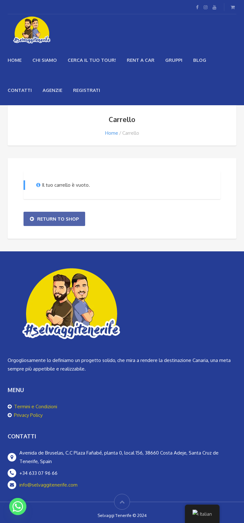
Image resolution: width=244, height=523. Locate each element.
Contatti (20, 90)
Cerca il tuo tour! (92, 60)
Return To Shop (58, 219)
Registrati (86, 90)
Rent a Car (140, 60)
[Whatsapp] (17, 506)
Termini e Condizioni (35, 407)
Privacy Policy (28, 415)
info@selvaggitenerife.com (48, 485)
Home (15, 60)
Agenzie (52, 90)
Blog (199, 60)
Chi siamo (44, 60)
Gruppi (173, 60)
